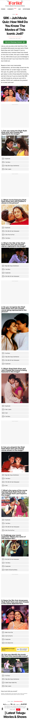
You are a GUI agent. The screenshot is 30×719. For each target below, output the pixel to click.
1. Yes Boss (7, 353)
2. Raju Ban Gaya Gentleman (11, 356)
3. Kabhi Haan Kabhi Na (10, 682)
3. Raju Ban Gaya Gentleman (11, 165)
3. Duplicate (7, 272)
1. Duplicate (7, 158)
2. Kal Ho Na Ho (8, 636)
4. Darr (6, 485)
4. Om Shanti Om (8, 643)
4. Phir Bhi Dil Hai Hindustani (11, 276)
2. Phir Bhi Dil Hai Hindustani (11, 231)
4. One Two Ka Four (9, 530)
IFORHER (3, 9)
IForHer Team (12, 38)
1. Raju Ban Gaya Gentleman (11, 266)
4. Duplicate (7, 363)
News (12, 701)
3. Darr (6, 413)
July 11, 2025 (17, 38)
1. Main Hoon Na (8, 632)
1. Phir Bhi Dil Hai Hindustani (11, 559)
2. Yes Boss (7, 162)
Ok (18, 709)
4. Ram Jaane (7, 169)
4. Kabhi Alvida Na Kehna (10, 569)
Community (10, 9)
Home (13, 14)
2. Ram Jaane (7, 409)
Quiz (19, 9)
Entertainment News (18, 701)
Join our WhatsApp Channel (13, 42)
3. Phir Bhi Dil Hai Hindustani (11, 360)
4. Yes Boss (7, 238)
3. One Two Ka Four (9, 234)
